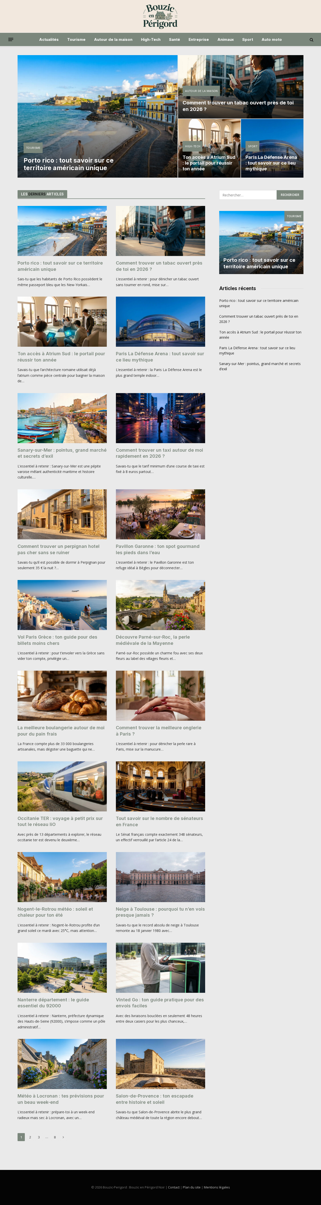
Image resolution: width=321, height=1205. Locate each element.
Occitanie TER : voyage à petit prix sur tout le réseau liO (60, 821)
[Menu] (10, 39)
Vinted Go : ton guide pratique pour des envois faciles (160, 1002)
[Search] (311, 39)
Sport (247, 39)
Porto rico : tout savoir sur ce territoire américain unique (69, 164)
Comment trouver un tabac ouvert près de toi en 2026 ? (238, 106)
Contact (174, 1187)
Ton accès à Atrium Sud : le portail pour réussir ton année (209, 163)
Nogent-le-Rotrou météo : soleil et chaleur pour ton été (55, 912)
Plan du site (192, 1187)
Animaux (225, 39)
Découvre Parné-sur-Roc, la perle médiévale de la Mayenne (153, 640)
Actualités (49, 39)
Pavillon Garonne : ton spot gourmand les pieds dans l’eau (158, 549)
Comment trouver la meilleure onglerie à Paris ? (158, 730)
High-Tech (150, 39)
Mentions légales (217, 1187)
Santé (174, 39)
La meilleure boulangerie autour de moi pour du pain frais (61, 730)
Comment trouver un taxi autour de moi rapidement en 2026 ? (159, 453)
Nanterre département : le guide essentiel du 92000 (53, 1002)
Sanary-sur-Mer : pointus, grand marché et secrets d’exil (62, 453)
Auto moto (272, 39)
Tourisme (76, 39)
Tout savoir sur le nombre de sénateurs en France (159, 821)
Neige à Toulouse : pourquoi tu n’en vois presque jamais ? (160, 912)
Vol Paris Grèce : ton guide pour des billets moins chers (57, 640)
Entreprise (199, 39)
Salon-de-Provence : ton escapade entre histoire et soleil (154, 1099)
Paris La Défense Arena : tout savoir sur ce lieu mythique (271, 163)
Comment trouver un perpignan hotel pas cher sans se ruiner (59, 549)
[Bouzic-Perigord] (160, 16)
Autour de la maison (113, 39)
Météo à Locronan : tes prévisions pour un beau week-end (61, 1099)
